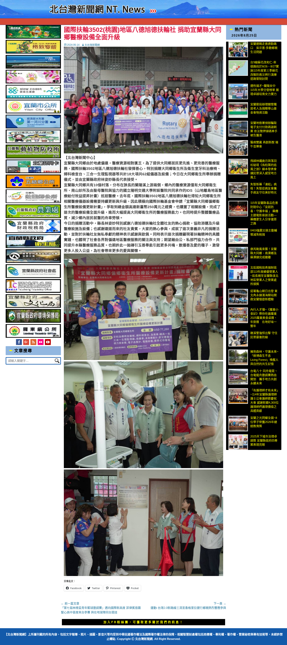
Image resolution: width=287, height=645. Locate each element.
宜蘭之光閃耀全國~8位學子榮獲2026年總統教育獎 (263, 422)
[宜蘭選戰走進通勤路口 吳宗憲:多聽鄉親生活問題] (238, 49)
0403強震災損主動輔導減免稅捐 (263, 232)
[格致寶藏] (33, 52)
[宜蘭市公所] (33, 112)
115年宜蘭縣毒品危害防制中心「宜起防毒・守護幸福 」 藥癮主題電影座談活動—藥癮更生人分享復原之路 (264, 213)
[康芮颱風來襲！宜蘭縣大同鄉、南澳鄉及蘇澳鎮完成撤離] (238, 254)
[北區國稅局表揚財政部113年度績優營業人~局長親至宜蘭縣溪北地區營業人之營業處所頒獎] (238, 273)
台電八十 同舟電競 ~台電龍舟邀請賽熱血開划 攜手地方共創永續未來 (263, 377)
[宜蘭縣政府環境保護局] (33, 321)
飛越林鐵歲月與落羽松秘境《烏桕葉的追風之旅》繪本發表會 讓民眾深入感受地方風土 (263, 169)
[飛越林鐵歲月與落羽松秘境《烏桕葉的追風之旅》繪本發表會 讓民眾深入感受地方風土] (238, 166)
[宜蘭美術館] (33, 67)
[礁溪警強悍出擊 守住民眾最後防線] (238, 339)
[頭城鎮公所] (33, 291)
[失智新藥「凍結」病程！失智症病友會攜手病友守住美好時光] (238, 190)
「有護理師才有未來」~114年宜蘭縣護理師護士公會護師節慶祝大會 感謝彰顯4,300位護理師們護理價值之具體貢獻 (264, 400)
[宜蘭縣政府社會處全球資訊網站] (33, 277)
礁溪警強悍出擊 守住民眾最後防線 (263, 335)
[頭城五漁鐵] (33, 97)
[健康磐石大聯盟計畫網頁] (33, 82)
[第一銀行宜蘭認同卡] (33, 172)
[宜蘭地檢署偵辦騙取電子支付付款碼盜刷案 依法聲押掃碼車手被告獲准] (238, 128)
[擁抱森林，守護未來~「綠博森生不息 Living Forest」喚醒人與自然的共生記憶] (238, 357)
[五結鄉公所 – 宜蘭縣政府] (33, 187)
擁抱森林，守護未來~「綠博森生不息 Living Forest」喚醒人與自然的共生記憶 (264, 358)
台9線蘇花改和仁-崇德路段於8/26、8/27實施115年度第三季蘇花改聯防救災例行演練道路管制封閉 (264, 70)
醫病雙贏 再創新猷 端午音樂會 (264, 144)
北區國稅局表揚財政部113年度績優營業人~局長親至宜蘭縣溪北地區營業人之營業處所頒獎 (264, 276)
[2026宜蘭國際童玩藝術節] (33, 37)
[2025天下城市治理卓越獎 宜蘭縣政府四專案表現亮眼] (238, 442)
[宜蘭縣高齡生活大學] (33, 142)
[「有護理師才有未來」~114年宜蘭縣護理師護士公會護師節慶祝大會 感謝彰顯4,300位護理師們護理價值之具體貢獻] (238, 396)
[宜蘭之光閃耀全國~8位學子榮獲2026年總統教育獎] (238, 423)
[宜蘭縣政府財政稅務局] (33, 232)
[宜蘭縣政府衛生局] (33, 247)
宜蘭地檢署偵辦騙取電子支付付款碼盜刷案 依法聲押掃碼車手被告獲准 (263, 129)
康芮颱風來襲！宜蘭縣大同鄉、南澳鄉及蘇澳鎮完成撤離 (263, 253)
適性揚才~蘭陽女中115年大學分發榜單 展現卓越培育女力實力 (264, 90)
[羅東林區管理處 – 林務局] (33, 261)
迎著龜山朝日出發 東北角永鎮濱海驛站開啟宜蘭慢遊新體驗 (263, 295)
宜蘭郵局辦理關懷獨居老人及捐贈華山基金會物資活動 (263, 108)
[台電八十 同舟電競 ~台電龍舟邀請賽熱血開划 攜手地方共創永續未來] (238, 376)
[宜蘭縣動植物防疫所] (33, 157)
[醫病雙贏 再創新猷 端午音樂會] (238, 148)
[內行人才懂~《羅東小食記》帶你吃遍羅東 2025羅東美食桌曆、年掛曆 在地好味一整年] (238, 315)
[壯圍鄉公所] (33, 202)
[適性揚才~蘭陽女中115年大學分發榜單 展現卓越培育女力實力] (238, 91)
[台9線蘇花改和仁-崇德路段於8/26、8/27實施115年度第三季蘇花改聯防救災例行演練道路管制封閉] (238, 68)
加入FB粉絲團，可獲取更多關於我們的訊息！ (143, 622)
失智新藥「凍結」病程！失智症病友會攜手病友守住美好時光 (263, 188)
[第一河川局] (33, 127)
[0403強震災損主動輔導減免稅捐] (238, 236)
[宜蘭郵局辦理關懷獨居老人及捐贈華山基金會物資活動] (238, 110)
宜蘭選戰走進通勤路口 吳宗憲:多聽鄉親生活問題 (263, 48)
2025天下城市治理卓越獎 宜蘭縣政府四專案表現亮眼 (263, 440)
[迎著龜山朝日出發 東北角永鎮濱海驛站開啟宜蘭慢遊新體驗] (238, 297)
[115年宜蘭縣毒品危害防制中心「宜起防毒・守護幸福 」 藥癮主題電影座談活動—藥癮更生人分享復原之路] (238, 208)
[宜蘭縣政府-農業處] (33, 217)
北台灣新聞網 (92, 44)
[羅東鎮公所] (33, 336)
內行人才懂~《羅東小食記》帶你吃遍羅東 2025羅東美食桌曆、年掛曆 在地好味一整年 (264, 318)
